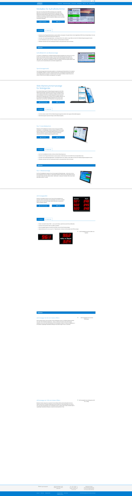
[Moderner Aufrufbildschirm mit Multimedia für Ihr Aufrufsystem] (81, 16)
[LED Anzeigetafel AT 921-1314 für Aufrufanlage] (86, 356)
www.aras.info (73, 489)
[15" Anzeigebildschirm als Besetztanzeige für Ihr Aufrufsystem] (86, 177)
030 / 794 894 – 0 (74, 486)
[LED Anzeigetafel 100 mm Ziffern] (46, 237)
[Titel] (94, 1)
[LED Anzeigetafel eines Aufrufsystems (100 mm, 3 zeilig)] (86, 438)
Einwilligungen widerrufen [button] (60, 494)
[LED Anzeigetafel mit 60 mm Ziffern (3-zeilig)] (81, 204)
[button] (70, 3)
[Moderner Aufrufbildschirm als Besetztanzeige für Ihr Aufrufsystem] (86, 57)
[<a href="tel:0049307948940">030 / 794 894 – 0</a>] (93, 1)
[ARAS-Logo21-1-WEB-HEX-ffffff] (40, 3)
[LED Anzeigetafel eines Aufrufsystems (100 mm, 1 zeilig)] (66, 238)
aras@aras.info (74, 488)
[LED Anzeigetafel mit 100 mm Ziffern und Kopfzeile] (86, 269)
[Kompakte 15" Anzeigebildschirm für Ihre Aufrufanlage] (81, 134)
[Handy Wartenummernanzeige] (81, 94)
